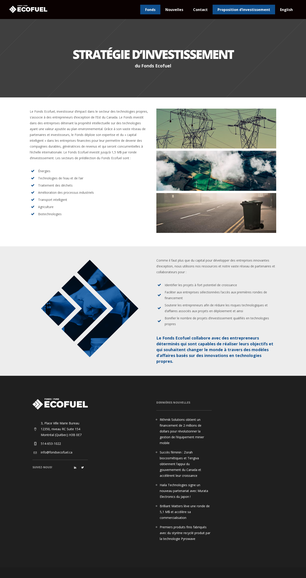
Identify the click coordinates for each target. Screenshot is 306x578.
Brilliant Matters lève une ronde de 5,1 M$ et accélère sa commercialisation (185, 512)
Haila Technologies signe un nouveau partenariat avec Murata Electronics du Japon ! (184, 491)
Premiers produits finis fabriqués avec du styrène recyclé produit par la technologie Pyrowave (185, 533)
